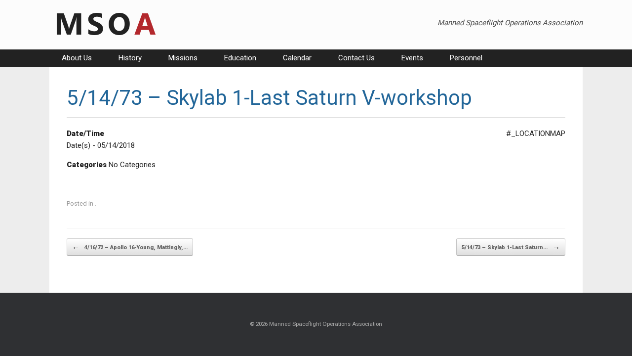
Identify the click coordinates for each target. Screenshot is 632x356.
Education (240, 57)
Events (412, 57)
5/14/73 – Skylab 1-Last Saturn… (511, 246)
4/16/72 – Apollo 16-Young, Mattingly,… (130, 246)
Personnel (466, 57)
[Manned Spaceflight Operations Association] (104, 25)
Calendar (297, 57)
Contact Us (356, 57)
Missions (183, 57)
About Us (77, 57)
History (130, 57)
